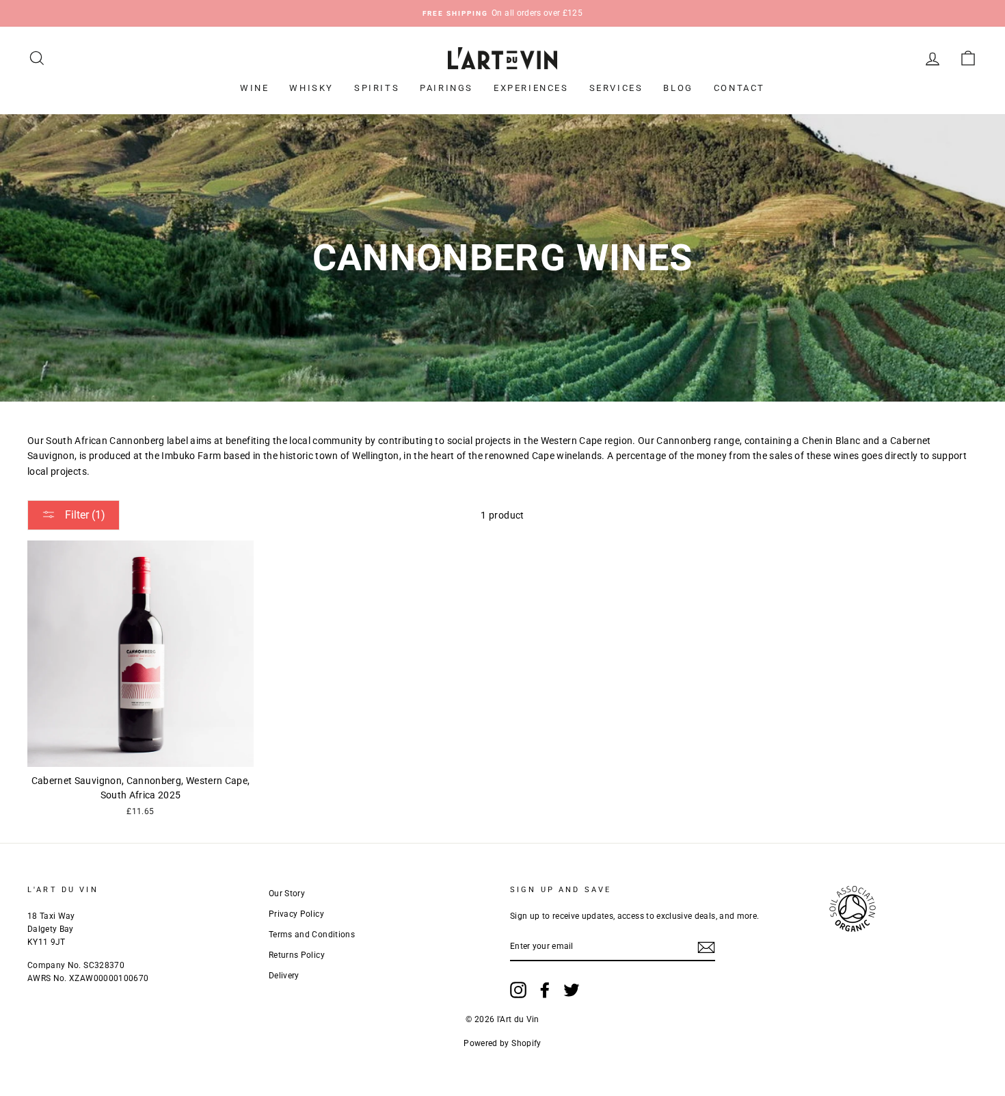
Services (616, 88)
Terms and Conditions (312, 934)
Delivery (284, 975)
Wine (254, 88)
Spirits (376, 88)
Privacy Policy (296, 914)
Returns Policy (297, 955)
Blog (678, 88)
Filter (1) (83, 514)
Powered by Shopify (502, 1043)
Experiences (531, 88)
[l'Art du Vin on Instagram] (518, 990)
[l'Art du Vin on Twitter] (571, 990)
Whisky (311, 88)
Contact (739, 88)
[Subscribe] (706, 947)
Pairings (446, 88)
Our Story (287, 893)
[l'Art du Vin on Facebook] (545, 990)
